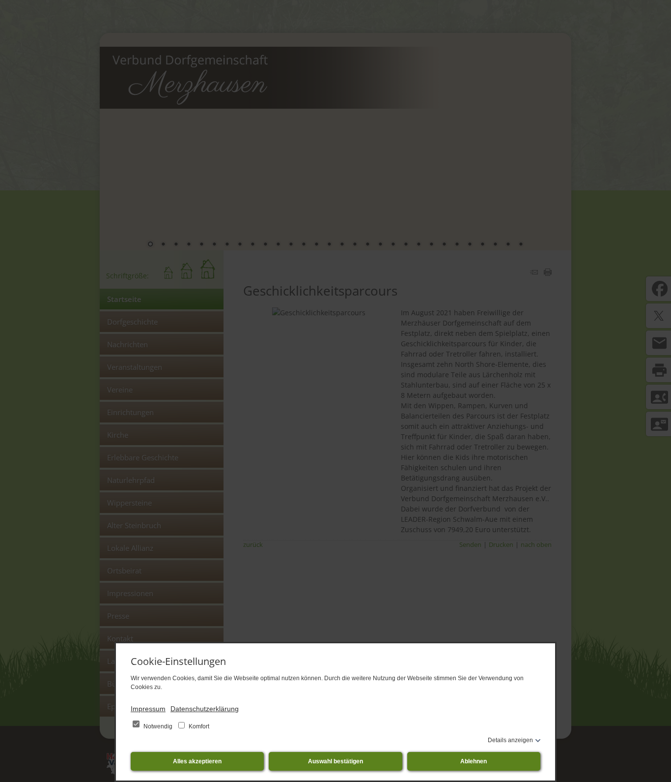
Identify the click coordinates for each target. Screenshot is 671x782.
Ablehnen (473, 761)
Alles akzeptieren (197, 761)
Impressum (148, 709)
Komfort (198, 726)
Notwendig (158, 726)
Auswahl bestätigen (335, 761)
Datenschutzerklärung (204, 709)
